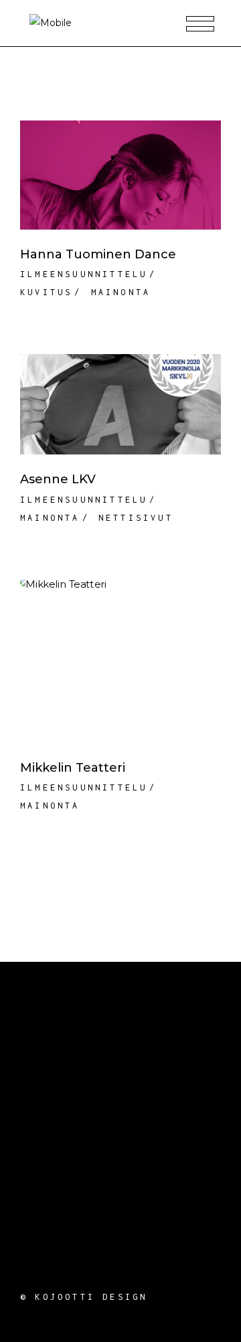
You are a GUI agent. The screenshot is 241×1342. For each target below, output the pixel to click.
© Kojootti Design (83, 1297)
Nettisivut (135, 518)
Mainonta (121, 292)
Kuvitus (46, 292)
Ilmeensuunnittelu (83, 274)
